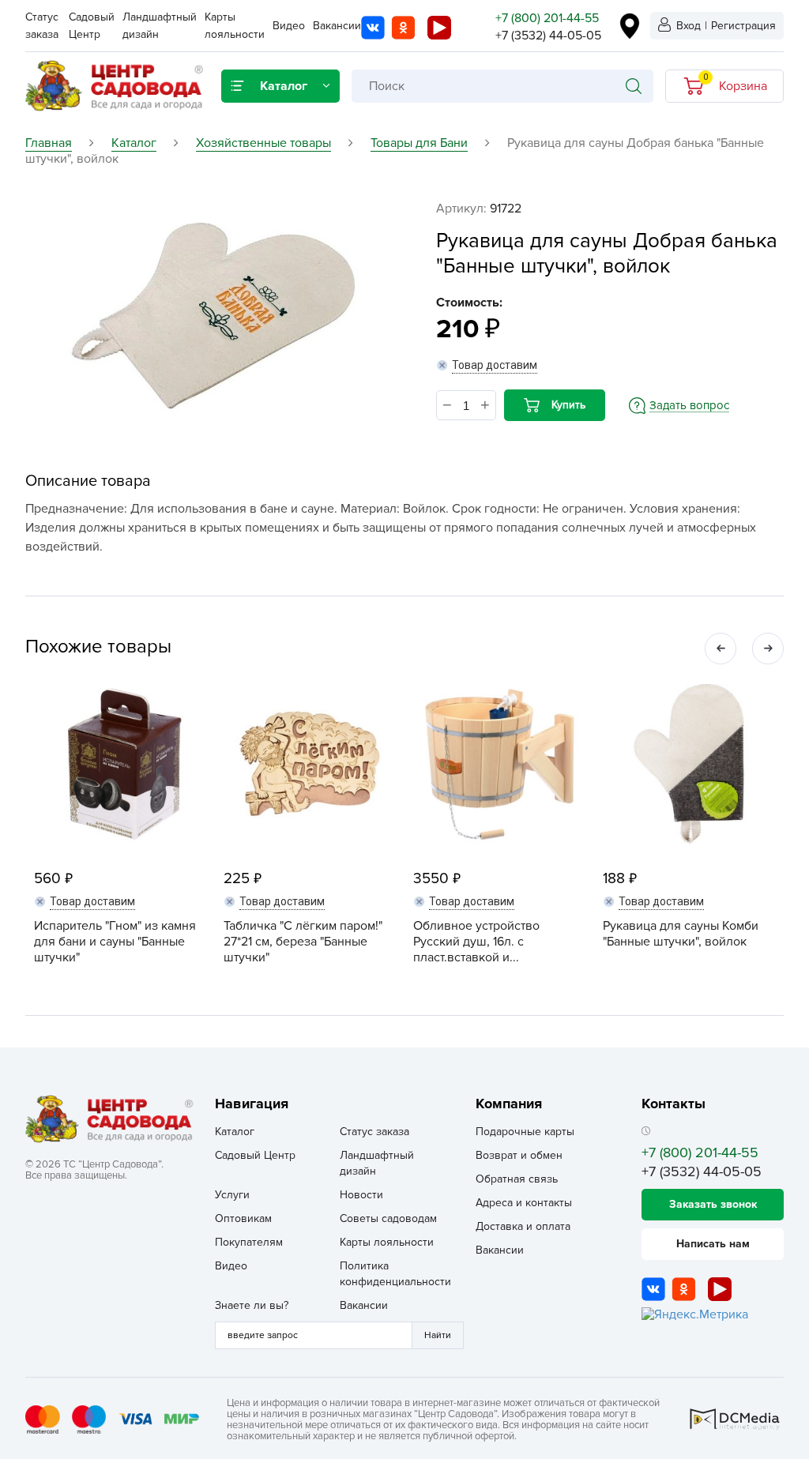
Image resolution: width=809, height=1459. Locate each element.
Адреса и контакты (524, 1202)
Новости (361, 1194)
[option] (211, 310)
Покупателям (249, 1242)
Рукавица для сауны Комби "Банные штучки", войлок (680, 933)
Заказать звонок (713, 1204)
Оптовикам (243, 1218)
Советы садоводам (388, 1218)
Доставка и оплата (523, 1226)
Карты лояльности (387, 1242)
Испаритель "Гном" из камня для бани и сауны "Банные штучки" (115, 941)
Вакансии (337, 25)
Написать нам (713, 1243)
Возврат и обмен (519, 1155)
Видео (289, 25)
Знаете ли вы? (251, 1305)
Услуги (232, 1194)
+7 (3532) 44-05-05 (548, 35)
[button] (720, 648)
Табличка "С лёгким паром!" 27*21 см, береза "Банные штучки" (303, 941)
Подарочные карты (525, 1131)
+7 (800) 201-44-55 (547, 18)
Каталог (234, 1131)
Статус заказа (374, 1131)
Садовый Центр (255, 1155)
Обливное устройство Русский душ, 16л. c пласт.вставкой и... (476, 941)
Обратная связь (517, 1179)
